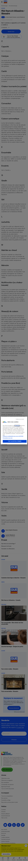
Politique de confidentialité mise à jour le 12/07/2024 (13, 436)
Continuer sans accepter (20, 419)
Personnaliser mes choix (7, 437)
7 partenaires (17, 425)
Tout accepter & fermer (14, 441)
